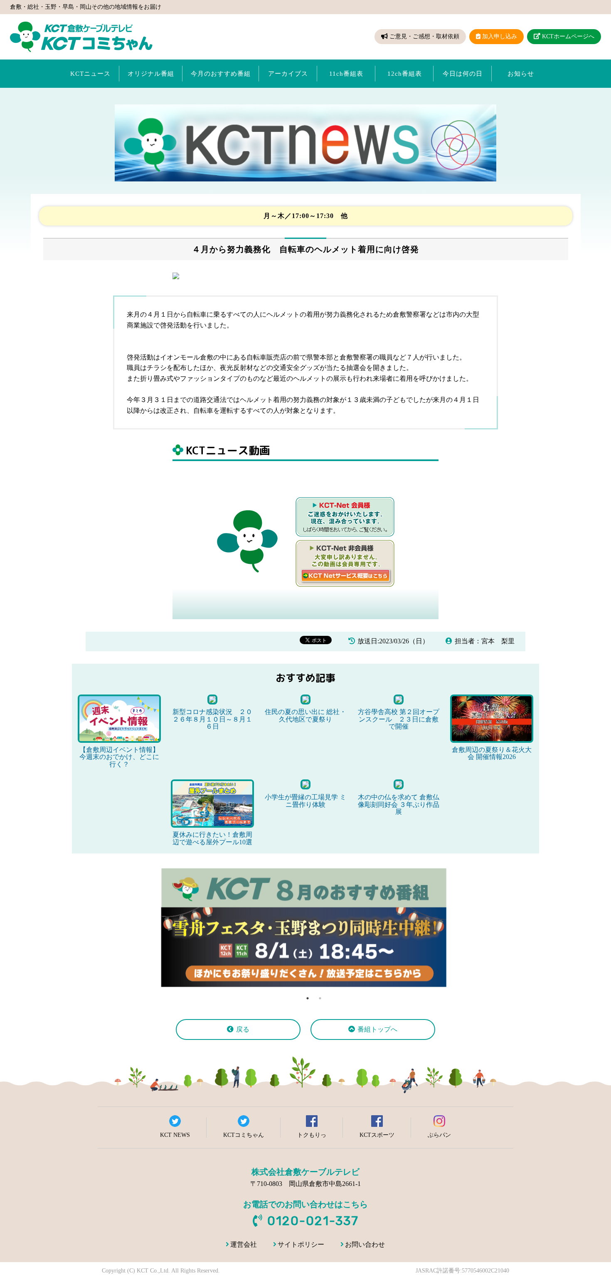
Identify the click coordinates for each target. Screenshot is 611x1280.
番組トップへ (377, 1029)
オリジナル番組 (151, 73)
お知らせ (521, 73)
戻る (242, 1029)
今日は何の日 (463, 73)
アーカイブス (288, 73)
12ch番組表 (404, 73)
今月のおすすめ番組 (221, 73)
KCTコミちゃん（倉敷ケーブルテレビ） (81, 37)
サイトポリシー (301, 1244)
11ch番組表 (346, 73)
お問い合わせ (365, 1244)
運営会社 (243, 1244)
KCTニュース (90, 73)
